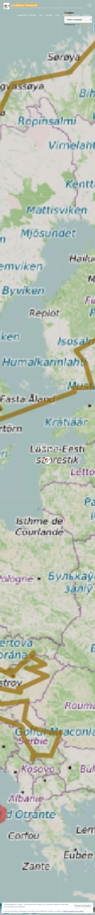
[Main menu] (89, 6)
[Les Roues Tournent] (6, 6)
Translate (84, 24)
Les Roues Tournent (24, 5)
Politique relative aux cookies (73, 911)
